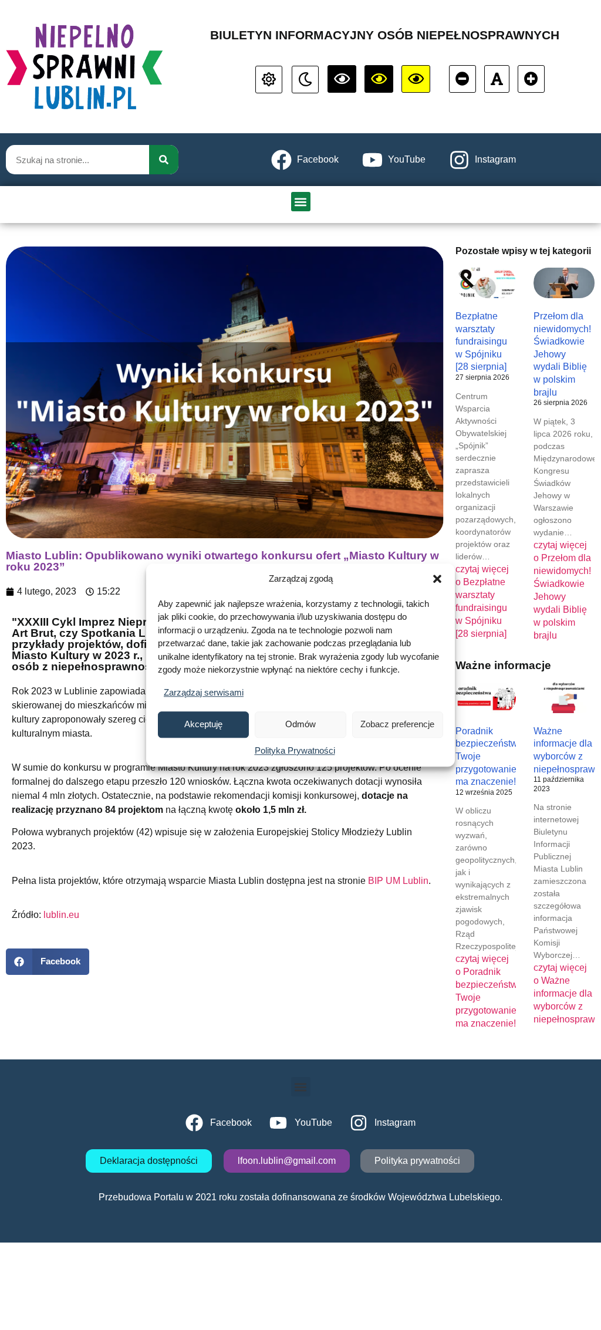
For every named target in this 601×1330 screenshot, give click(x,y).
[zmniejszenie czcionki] (462, 79)
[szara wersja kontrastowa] (305, 79)
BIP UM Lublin (398, 881)
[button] (437, 579)
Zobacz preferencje (397, 724)
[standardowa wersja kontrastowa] (268, 79)
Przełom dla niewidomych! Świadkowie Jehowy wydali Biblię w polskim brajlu (562, 354)
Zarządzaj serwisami (204, 692)
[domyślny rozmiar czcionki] (496, 79)
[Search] (163, 159)
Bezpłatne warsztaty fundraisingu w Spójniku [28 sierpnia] (481, 341)
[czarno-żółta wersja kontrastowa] (415, 79)
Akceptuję (203, 724)
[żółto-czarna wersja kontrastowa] (378, 79)
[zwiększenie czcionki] (531, 79)
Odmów (300, 724)
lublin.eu (61, 915)
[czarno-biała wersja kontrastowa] (341, 79)
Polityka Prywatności (295, 750)
